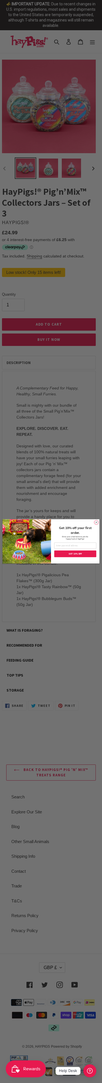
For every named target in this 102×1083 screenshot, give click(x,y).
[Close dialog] (96, 522)
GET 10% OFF (75, 554)
